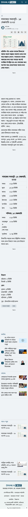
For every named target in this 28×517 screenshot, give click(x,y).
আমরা (22, 496)
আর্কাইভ (11, 499)
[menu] (25, 2)
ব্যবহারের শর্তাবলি (19, 492)
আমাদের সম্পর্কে (15, 496)
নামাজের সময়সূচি (5, 306)
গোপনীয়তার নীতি (8, 492)
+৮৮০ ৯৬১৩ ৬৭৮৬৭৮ (15, 508)
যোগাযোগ (6, 496)
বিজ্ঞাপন (17, 499)
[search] (22, 2)
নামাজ (14, 306)
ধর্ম (2, 16)
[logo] (8, 2)
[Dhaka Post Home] (14, 485)
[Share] (11, 32)
